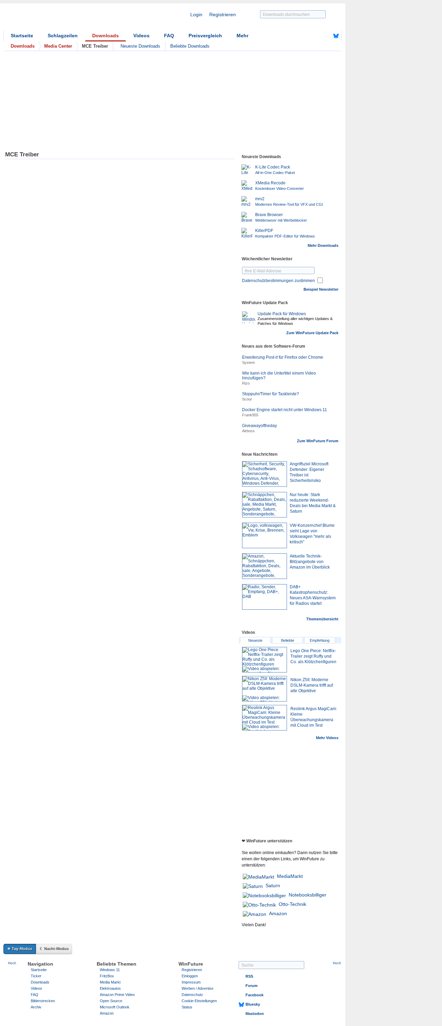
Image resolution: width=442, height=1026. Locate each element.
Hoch (12, 963)
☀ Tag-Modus (19, 949)
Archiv (36, 1007)
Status (187, 1007)
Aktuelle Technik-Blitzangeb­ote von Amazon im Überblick (310, 562)
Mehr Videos (327, 738)
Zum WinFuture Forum (317, 441)
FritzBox (107, 976)
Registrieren (222, 14)
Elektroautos (110, 988)
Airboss (248, 431)
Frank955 (250, 415)
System (248, 362)
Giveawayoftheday (259, 425)
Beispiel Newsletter (321, 289)
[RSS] (314, 36)
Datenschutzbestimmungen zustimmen (278, 280)
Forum (252, 986)
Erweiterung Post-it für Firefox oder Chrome (282, 357)
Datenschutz (192, 995)
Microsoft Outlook (114, 1007)
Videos (141, 35)
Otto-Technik (292, 904)
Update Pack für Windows (282, 313)
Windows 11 (110, 970)
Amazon (278, 913)
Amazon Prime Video (117, 995)
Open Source (111, 1001)
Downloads (105, 35)
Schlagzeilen (63, 35)
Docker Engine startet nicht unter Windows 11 (284, 409)
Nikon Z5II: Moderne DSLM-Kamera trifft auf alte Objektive (311, 685)
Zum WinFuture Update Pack (312, 333)
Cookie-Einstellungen (199, 1001)
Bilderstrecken (43, 1001)
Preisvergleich (205, 35)
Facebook (254, 995)
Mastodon (255, 1014)
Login (196, 14)
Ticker (36, 976)
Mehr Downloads (323, 245)
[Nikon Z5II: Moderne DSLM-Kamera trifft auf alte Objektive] (264, 688)
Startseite (22, 35)
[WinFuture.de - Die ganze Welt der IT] (62, 18)
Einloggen (190, 976)
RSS (249, 976)
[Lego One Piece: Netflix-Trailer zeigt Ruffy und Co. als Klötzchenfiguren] (264, 659)
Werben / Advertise (197, 988)
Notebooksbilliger (307, 895)
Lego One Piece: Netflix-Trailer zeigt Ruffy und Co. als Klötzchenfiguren (313, 656)
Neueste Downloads (140, 46)
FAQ (169, 35)
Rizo (246, 383)
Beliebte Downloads (190, 46)
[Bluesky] (336, 36)
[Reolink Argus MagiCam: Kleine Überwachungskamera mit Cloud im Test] (264, 717)
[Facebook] (325, 36)
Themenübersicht (322, 619)
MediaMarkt (290, 876)
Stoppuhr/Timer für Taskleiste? (270, 393)
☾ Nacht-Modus (54, 949)
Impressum (191, 982)
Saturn (273, 885)
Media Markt (110, 982)
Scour (247, 399)
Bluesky (253, 1004)
